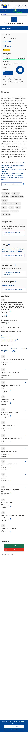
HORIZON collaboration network (10, 341)
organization (15, 211)
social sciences (4, 169)
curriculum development (17, 196)
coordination (5, 211)
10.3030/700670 (6, 46)
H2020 (4, 14)
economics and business (17, 173)
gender (11, 207)
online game (16, 193)
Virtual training (5, 193)
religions (3, 179)
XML (15, 545)
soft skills (4, 200)
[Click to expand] (25, 357)
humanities (3, 177)
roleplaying (5, 196)
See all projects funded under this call (13, 289)
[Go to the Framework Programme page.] (14, 19)
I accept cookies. (14, 726)
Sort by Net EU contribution (14, 350)
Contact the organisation (8, 336)
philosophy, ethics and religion (16, 177)
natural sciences (5, 165)
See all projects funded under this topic (13, 255)
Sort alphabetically (4, 349)
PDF (15, 549)
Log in (15, 5)
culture (18, 207)
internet (10, 167)
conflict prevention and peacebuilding (11, 203)
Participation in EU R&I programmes (10, 339)
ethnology (3, 171)
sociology (13, 169)
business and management (7, 175)
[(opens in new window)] (5, 5)
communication (6, 214)
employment (20, 175)
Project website (7, 42)
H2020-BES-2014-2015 (8, 285)
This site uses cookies (7, 721)
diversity (4, 207)
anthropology (21, 169)
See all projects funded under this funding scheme (12, 273)
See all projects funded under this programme (12, 233)
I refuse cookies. (14, 729)
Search (22, 5)
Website (4, 337)
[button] (18, 5)
